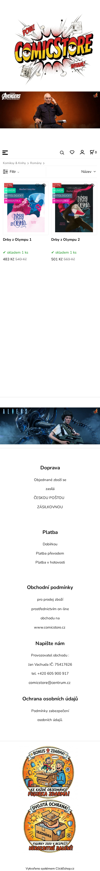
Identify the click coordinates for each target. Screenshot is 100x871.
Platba (50, 532)
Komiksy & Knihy (14, 163)
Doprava (50, 468)
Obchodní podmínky (50, 587)
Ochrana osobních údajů (50, 699)
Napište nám (50, 643)
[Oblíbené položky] (72, 152)
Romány (36, 163)
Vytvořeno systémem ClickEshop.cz (50, 868)
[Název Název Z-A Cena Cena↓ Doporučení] (83, 171)
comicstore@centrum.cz (49, 682)
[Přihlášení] (82, 152)
